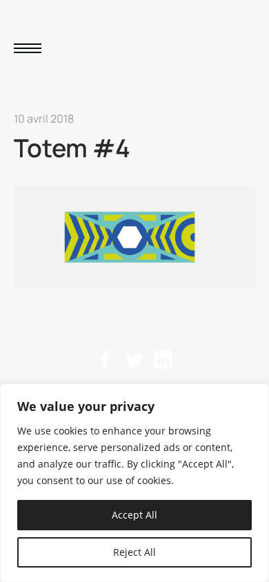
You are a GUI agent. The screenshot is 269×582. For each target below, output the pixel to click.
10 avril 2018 (44, 118)
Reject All (134, 552)
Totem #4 (72, 148)
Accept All (134, 514)
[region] (134, 482)
